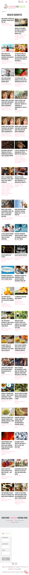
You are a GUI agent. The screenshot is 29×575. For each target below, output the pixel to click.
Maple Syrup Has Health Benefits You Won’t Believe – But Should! (6, 471)
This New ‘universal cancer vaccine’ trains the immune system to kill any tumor (21, 236)
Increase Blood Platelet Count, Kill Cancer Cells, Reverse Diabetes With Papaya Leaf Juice (21, 324)
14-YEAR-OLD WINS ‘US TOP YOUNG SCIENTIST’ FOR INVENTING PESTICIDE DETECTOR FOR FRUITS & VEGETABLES (21, 57)
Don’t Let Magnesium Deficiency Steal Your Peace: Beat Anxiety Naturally (7, 179)
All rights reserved (7, 572)
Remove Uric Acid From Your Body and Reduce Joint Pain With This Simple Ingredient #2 (7, 129)
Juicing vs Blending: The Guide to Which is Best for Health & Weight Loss (20, 30)
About (3, 567)
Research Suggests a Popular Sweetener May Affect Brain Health (7, 277)
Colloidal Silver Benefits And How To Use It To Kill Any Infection (20, 444)
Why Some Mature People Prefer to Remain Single (6, 79)
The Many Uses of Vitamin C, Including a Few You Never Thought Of (7, 299)
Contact (18, 567)
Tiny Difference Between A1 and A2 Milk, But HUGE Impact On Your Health (7, 323)
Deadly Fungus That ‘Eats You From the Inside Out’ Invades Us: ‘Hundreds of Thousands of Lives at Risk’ (21, 105)
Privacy (24, 567)
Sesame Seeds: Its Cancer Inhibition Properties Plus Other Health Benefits (7, 347)
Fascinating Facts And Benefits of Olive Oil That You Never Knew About (21, 471)
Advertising (10, 567)
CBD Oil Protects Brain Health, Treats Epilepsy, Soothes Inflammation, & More (21, 396)
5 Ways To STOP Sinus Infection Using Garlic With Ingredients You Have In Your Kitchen (21, 495)
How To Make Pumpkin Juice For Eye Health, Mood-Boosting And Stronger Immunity (20, 347)
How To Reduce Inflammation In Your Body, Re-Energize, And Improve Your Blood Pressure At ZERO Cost (21, 371)
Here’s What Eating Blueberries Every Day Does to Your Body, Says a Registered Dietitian (7, 213)
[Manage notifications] (25, 571)
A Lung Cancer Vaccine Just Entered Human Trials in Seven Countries (7, 236)
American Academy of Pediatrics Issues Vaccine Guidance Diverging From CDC (20, 278)
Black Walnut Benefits (21, 255)
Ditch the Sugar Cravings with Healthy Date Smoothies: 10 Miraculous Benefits (21, 179)
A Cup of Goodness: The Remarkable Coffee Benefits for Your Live (21, 152)
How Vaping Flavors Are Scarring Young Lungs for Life (7, 20)
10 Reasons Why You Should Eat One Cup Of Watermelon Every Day (21, 79)
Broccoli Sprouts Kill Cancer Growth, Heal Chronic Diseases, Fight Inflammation (7, 420)
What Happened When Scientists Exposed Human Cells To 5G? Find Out (20, 212)
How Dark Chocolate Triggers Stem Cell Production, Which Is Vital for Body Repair (7, 153)
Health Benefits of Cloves (6, 256)
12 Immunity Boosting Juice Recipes (20, 297)
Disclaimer (11, 569)
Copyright (18, 569)
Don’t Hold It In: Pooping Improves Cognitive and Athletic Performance (7, 56)
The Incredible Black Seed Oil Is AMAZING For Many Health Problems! (7, 494)
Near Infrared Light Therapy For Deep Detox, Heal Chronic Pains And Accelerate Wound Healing (7, 445)
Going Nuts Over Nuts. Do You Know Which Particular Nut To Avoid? (7, 370)
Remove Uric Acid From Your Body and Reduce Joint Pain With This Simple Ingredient (7, 103)
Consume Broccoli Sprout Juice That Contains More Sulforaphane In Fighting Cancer (20, 421)
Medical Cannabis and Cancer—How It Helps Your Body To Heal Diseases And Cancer (7, 396)
